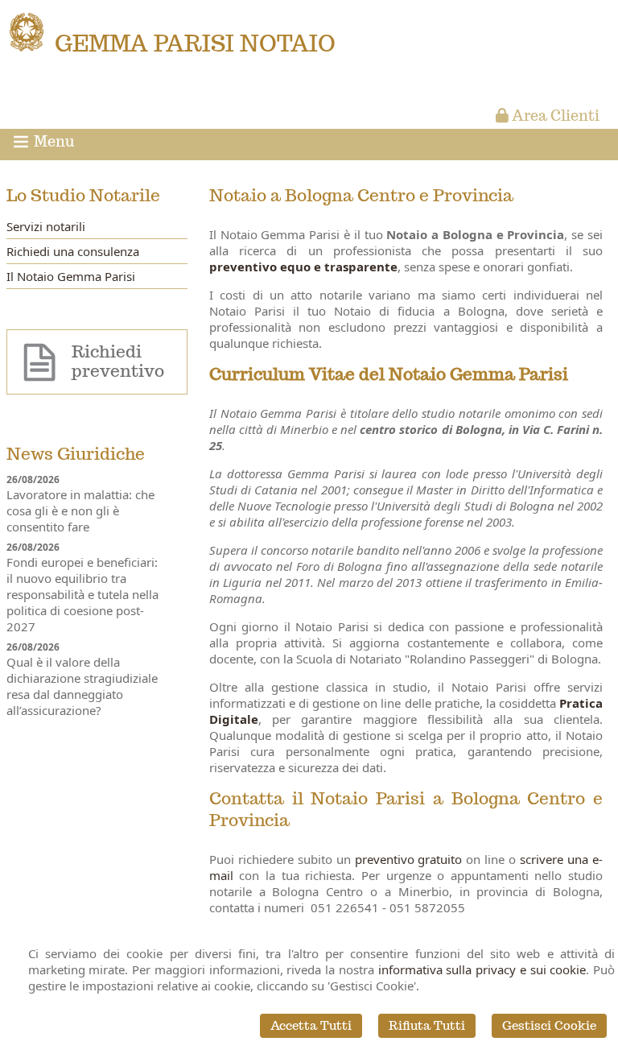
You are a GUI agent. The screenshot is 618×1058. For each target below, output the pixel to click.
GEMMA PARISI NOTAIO (195, 43)
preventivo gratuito (409, 859)
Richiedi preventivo (118, 361)
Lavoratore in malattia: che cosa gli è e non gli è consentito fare (80, 510)
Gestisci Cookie (549, 1025)
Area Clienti (554, 115)
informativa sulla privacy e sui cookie (482, 969)
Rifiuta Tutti (427, 1025)
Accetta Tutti (311, 1025)
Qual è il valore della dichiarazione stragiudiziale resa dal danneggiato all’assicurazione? (82, 686)
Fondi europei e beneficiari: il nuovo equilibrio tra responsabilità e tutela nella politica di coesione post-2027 (82, 594)
